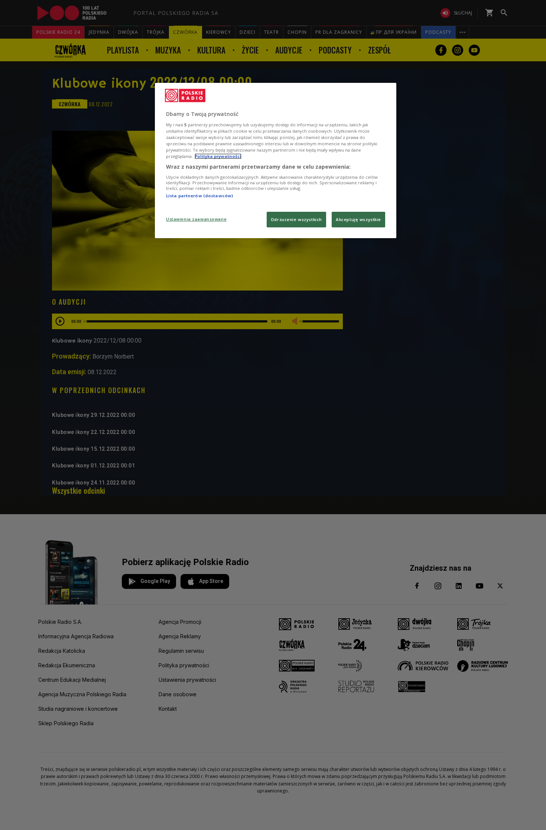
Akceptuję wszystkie (358, 219)
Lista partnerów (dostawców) (199, 195)
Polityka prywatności (218, 156)
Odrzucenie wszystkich (296, 219)
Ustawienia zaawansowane (196, 219)
